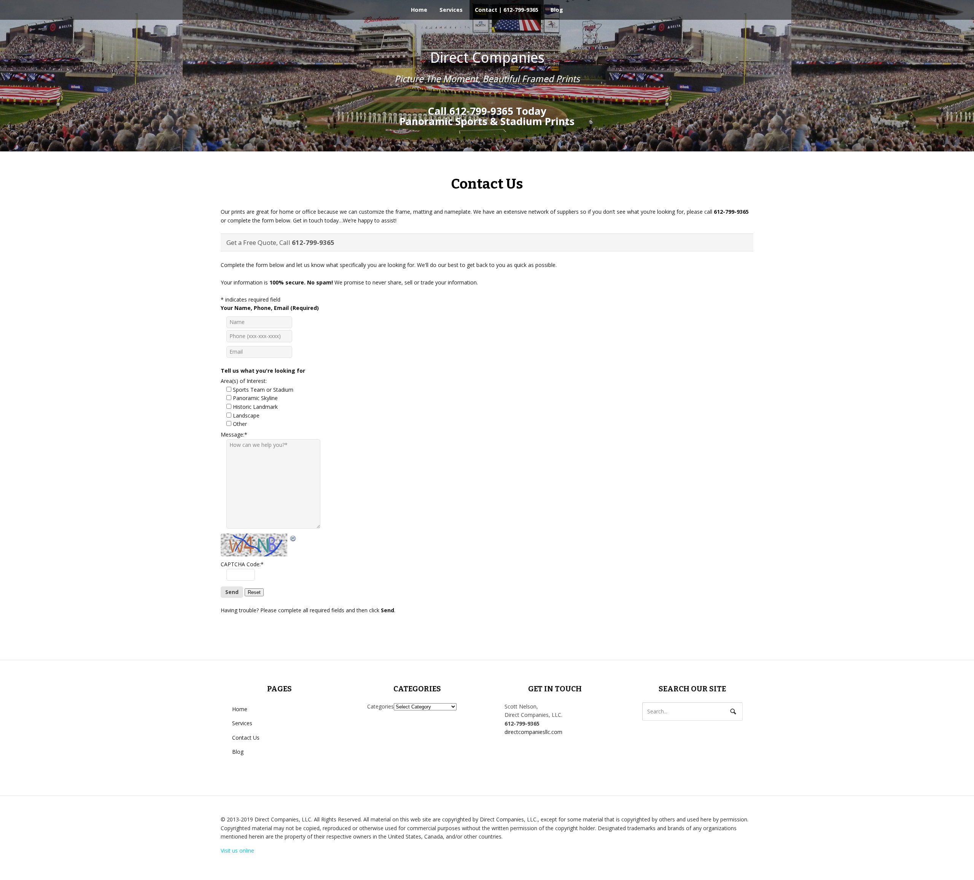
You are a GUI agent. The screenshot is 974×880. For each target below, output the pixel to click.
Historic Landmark (255, 406)
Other (240, 423)
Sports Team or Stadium (263, 389)
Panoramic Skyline (255, 398)
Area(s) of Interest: (244, 380)
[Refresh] (293, 537)
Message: (234, 434)
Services (451, 9)
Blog (557, 9)
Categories (380, 706)
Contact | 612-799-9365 (506, 9)
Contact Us (245, 737)
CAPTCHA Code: (242, 564)
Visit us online (237, 850)
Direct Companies (487, 57)
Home (419, 9)
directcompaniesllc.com (533, 731)
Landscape (246, 415)
